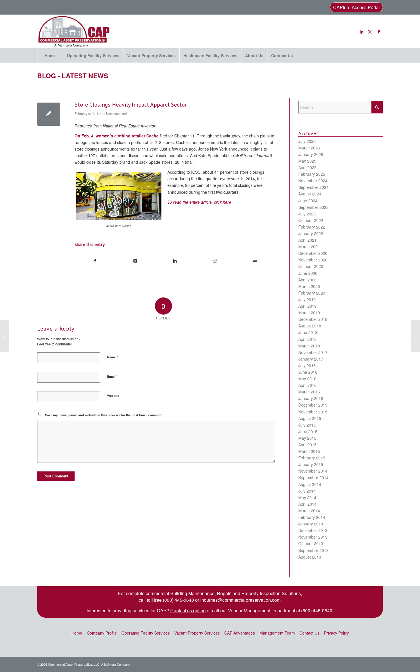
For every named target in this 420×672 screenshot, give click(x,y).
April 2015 (307, 444)
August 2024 (309, 194)
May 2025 (307, 161)
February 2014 (311, 517)
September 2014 (313, 477)
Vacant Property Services (197, 633)
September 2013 (313, 550)
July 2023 (307, 214)
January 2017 (310, 359)
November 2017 (312, 352)
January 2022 (310, 233)
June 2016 (307, 372)
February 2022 (311, 227)
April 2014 (307, 504)
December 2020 (312, 253)
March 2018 (309, 346)
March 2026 (309, 148)
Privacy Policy (336, 633)
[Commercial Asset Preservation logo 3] (73, 31)
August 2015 (309, 418)
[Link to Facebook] (378, 31)
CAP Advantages (239, 633)
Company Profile (102, 633)
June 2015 (307, 431)
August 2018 (309, 326)
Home (76, 633)
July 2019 (307, 299)
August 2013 (309, 557)
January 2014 (310, 524)
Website (113, 395)
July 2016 (307, 365)
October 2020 (310, 266)
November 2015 (312, 412)
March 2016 (309, 392)
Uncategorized (116, 113)
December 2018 (312, 319)
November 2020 (312, 260)
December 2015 (312, 405)
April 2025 (307, 167)
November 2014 (312, 471)
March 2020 (309, 286)
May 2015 (307, 438)
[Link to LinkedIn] (361, 31)
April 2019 (307, 306)
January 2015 (310, 464)
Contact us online (188, 610)
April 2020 (307, 280)
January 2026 (310, 154)
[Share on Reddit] (215, 261)
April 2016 (307, 385)
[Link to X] (370, 31)
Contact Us (309, 633)
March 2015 (309, 451)
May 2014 (307, 497)
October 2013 (310, 543)
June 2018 (307, 332)
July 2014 (307, 491)
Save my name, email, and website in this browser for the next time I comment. (104, 415)
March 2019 (309, 312)
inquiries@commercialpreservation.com (240, 600)
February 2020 (311, 293)
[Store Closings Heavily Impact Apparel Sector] (48, 114)
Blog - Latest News (72, 75)
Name (112, 356)
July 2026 (307, 141)
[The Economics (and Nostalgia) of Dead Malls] (4, 336)
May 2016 (307, 378)
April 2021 (307, 240)
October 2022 (310, 220)
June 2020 (307, 273)
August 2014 (309, 484)
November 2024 (312, 180)
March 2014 (309, 510)
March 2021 (309, 246)
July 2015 (307, 425)
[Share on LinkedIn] (175, 261)
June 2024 (307, 200)
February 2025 (311, 174)
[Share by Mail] (255, 261)
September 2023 (313, 207)
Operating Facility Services (145, 633)
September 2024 (313, 187)
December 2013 (312, 530)
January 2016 (310, 398)
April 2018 (307, 339)
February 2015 (311, 458)
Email (112, 376)
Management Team (277, 633)
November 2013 (312, 537)
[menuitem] (50, 55)
